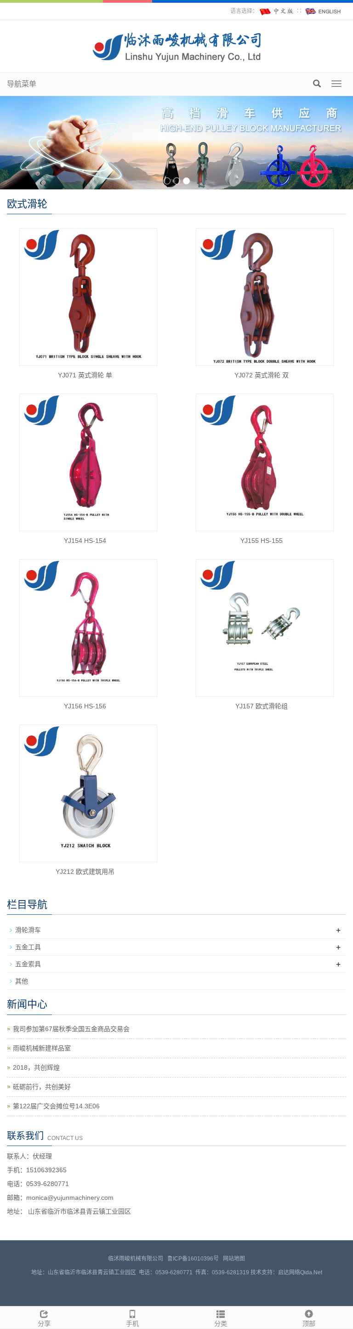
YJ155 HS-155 (261, 540)
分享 (44, 1323)
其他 (21, 981)
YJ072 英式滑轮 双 (261, 375)
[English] (323, 11)
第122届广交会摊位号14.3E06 (56, 1106)
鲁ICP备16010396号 (193, 1258)
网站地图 (234, 1258)
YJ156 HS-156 (85, 706)
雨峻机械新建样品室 (42, 1048)
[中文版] (277, 11)
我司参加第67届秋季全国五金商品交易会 (71, 1028)
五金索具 (28, 964)
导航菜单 (21, 84)
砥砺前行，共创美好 (42, 1086)
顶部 (308, 1323)
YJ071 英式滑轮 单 (85, 375)
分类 (220, 1323)
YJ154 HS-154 (85, 540)
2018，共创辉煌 (36, 1067)
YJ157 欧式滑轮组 (261, 706)
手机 (132, 1323)
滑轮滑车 (28, 930)
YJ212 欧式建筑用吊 (85, 871)
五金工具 (28, 947)
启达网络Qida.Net (300, 1272)
